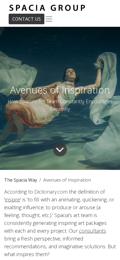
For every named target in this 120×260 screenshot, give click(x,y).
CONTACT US (26, 19)
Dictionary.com (51, 191)
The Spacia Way (20, 180)
